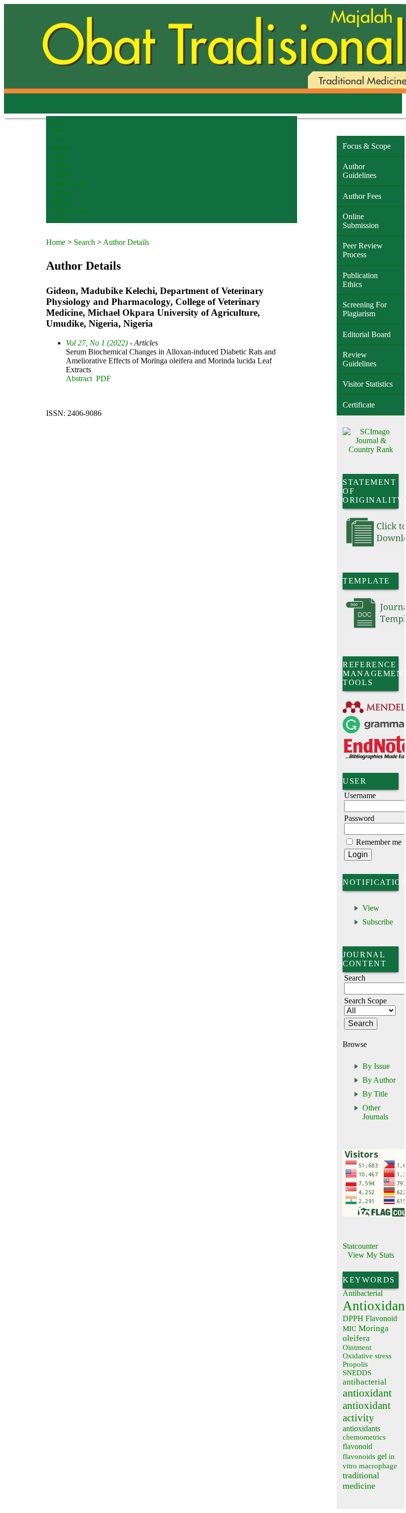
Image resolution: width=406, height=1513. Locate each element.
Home (57, 121)
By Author (379, 1080)
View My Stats (371, 1255)
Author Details (126, 242)
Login (57, 139)
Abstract (79, 378)
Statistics (61, 192)
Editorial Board (367, 334)
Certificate (359, 405)
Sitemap (60, 201)
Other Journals (375, 1112)
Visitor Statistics (368, 384)
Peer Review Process (363, 250)
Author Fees (362, 196)
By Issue (376, 1066)
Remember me (379, 842)
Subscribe (377, 922)
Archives (60, 174)
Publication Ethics (360, 280)
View (370, 908)
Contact (59, 219)
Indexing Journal (69, 210)
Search (58, 157)
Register (60, 148)
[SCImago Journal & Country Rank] (371, 449)
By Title (375, 1094)
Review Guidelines (359, 359)
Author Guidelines (359, 170)
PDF (103, 378)
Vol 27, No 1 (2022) (97, 343)
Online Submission (361, 221)
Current (59, 166)
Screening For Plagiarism (365, 309)
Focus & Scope (367, 146)
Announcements (68, 183)
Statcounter (360, 1246)
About (58, 130)
